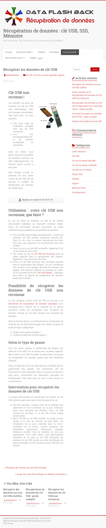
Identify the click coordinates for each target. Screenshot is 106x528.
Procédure (54, 52)
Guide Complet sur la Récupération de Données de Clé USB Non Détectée (87, 95)
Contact (41, 52)
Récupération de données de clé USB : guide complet (35, 494)
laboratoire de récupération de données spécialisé (32, 303)
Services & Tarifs (23, 52)
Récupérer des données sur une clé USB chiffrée (12, 492)
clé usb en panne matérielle (84, 165)
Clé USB (28, 75)
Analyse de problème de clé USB (87, 121)
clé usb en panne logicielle (45, 75)
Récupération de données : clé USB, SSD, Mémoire (46, 33)
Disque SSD (77, 174)
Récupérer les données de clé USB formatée (24, 467)
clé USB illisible (44, 272)
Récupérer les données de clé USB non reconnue (56, 494)
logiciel (61, 75)
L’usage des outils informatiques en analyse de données (41, 474)
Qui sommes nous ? (14, 58)
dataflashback (12, 75)
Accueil (8, 52)
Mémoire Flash (78, 188)
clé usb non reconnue (81, 170)
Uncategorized (78, 192)
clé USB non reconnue (44, 254)
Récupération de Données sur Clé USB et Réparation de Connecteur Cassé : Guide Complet (87, 106)
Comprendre (68, 52)
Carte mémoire (79, 151)
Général (75, 179)
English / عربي (36, 58)
